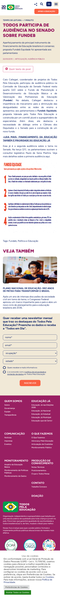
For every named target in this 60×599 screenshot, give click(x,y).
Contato (37, 482)
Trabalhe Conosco (39, 487)
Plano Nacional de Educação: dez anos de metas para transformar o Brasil (28, 289)
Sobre (7, 405)
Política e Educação (28, 241)
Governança (9, 408)
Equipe (7, 411)
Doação (37, 495)
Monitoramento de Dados (15, 476)
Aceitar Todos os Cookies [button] (17, 592)
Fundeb (8, 100)
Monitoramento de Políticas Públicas (16, 471)
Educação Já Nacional (41, 411)
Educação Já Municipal (41, 417)
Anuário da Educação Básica (13, 465)
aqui (47, 156)
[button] (41, 4)
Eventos (7, 444)
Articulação (21, 59)
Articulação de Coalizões (42, 444)
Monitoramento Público (41, 447)
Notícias (8, 437)
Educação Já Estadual (40, 414)
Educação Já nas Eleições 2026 (42, 406)
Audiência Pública (36, 59)
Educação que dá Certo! (41, 421)
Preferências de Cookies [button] (16, 587)
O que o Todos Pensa (40, 474)
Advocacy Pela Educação (42, 441)
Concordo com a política (13, 369)
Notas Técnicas (37, 467)
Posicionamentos (38, 470)
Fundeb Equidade (47, 110)
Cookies (50, 577)
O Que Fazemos (38, 437)
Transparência (10, 415)
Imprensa (8, 441)
